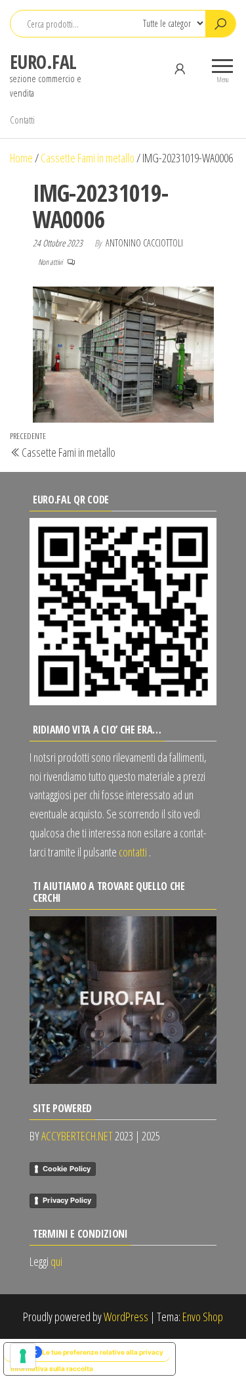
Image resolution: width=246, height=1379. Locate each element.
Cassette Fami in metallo (87, 158)
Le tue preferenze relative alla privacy (102, 1352)
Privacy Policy (67, 1200)
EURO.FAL (43, 61)
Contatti (22, 119)
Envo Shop (202, 1316)
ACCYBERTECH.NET (77, 1136)
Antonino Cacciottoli (144, 243)
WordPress (126, 1316)
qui (56, 1261)
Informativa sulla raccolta (51, 1368)
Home (21, 158)
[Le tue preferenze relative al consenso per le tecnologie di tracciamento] (22, 1356)
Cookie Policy (67, 1168)
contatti (133, 852)
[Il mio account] (180, 68)
